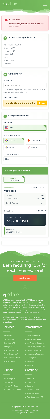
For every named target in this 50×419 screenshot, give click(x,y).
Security (30, 365)
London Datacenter (34, 350)
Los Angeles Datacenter (36, 343)
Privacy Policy (17, 410)
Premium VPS (9, 343)
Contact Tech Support (12, 390)
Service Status (9, 382)
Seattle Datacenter (34, 339)
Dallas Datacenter (33, 336)
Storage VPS (9, 347)
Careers (30, 386)
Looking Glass (32, 358)
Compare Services (11, 350)
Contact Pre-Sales (11, 386)
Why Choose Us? (11, 354)
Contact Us (31, 382)
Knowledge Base (10, 379)
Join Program (25, 278)
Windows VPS (10, 339)
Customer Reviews (34, 390)
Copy (43, 103)
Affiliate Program (33, 393)
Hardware (30, 361)
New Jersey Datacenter (36, 347)
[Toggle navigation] (45, 4)
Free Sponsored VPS (35, 397)
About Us (30, 379)
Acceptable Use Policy (25, 413)
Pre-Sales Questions (12, 358)
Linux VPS (8, 336)
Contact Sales (9, 361)
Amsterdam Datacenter (36, 354)
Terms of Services (31, 410)
